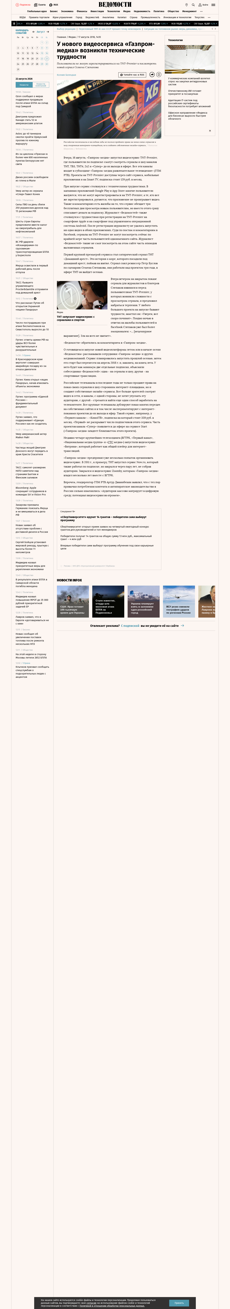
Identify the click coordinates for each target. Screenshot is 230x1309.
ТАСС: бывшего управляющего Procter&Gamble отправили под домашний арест (32, 287)
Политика (159, 11)
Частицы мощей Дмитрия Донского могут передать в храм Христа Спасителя (32, 451)
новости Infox (69, 580)
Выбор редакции (66, 29)
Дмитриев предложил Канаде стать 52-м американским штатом (29, 120)
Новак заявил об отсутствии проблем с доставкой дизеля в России (32, 528)
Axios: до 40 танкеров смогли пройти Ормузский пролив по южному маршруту (31, 138)
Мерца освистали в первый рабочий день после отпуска (32, 269)
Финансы (82, 11)
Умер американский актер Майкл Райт (31, 435)
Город (79, 17)
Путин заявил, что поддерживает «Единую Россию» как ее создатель (31, 420)
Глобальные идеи (37, 11)
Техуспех (199, 17)
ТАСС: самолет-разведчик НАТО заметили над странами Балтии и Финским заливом (31, 472)
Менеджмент (189, 11)
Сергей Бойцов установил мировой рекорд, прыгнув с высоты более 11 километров (32, 547)
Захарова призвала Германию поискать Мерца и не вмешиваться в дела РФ (32, 509)
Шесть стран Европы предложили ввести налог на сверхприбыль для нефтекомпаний (31, 226)
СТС (110, 442)
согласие (91, 1303)
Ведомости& (92, 17)
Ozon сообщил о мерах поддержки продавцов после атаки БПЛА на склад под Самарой (32, 101)
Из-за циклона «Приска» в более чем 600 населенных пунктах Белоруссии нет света (32, 159)
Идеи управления (62, 17)
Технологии (113, 11)
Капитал (122, 17)
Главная (62, 37)
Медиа (126, 11)
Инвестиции (97, 11)
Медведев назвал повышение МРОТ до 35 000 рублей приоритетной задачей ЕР (32, 601)
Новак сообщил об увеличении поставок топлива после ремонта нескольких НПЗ (30, 638)
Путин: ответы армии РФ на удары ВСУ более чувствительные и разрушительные (32, 344)
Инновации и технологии (177, 17)
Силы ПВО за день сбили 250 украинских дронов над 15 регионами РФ (32, 208)
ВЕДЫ (23, 17)
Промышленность (150, 17)
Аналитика (108, 17)
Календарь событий (22, 31)
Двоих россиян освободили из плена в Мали (32, 179)
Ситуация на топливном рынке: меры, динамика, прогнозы (176, 29)
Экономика (67, 11)
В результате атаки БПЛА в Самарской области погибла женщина (31, 583)
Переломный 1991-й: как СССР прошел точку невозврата (110, 29)
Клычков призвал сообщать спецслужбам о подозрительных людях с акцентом (32, 671)
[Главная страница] (115, 5)
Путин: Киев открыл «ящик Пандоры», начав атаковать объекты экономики (32, 383)
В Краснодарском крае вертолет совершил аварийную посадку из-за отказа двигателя (31, 364)
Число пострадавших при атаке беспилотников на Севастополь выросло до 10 (32, 326)
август (41, 31)
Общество (173, 11)
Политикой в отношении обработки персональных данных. (112, 1305)
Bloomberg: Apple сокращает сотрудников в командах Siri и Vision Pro (31, 491)
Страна (133, 17)
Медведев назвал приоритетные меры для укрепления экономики (30, 566)
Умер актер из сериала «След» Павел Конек (29, 192)
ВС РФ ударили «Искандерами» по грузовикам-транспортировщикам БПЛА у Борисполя (32, 248)
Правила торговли (39, 17)
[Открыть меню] (213, 5)
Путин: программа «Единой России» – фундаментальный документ (32, 401)
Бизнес (54, 11)
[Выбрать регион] (186, 5)
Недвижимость (142, 11)
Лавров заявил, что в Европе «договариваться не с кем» (32, 620)
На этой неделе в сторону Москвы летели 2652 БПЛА (31, 656)
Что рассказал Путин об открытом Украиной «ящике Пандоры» (30, 306)
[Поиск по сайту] (193, 5)
